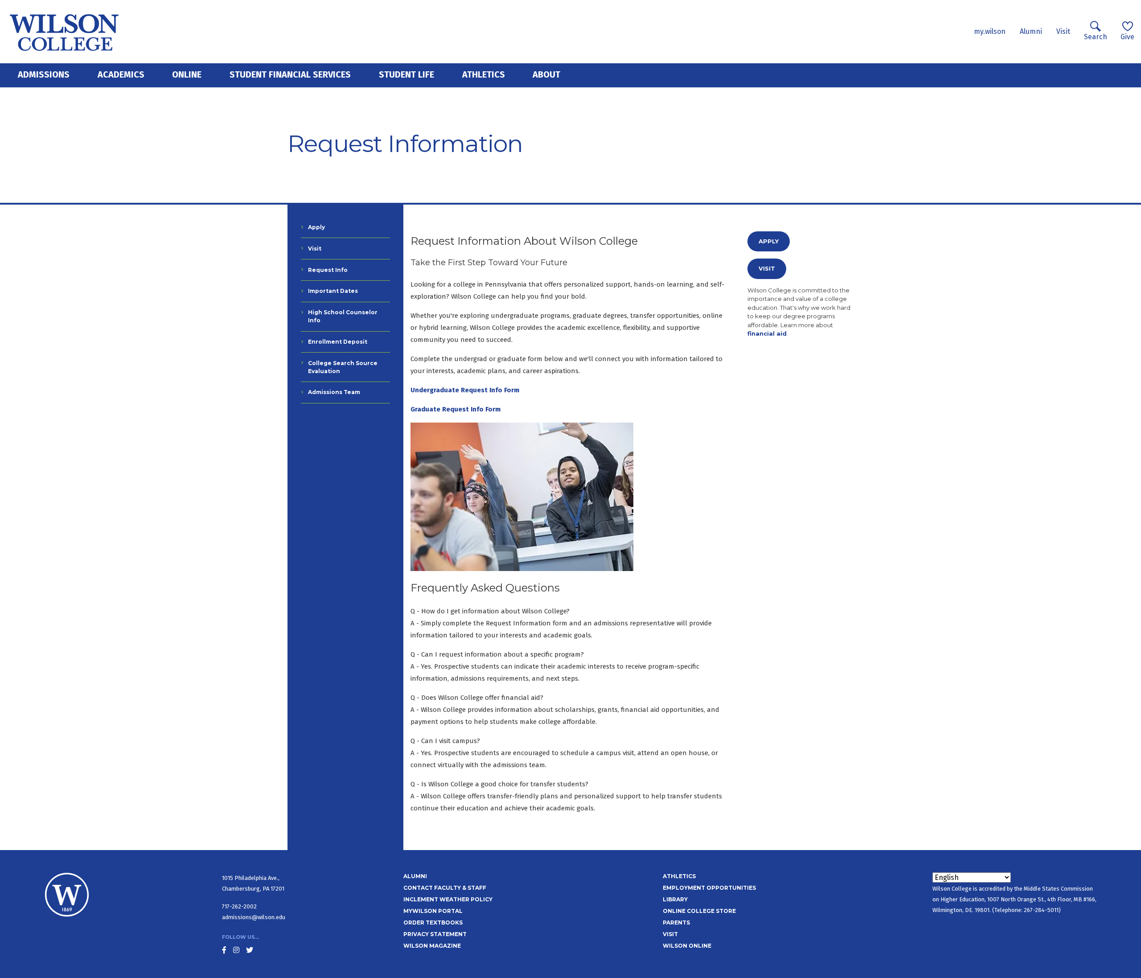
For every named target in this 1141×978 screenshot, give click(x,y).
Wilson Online (687, 945)
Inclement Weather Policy (448, 899)
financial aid (767, 333)
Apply (316, 227)
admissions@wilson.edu (253, 917)
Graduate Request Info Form (455, 409)
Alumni (1031, 31)
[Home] (64, 31)
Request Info (328, 270)
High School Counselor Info (343, 316)
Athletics (483, 74)
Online (186, 74)
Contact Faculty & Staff (444, 887)
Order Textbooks (433, 922)
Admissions (44, 74)
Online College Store (699, 911)
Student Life (406, 74)
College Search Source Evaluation (343, 367)
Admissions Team (334, 392)
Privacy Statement (435, 934)
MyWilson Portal (433, 911)
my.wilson (990, 31)
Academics (121, 74)
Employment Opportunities (709, 887)
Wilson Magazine (432, 945)
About (546, 74)
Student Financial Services (290, 74)
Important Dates (333, 291)
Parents (676, 922)
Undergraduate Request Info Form (464, 390)
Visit (1063, 31)
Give (1127, 37)
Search (1095, 37)
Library (675, 899)
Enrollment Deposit (337, 341)
